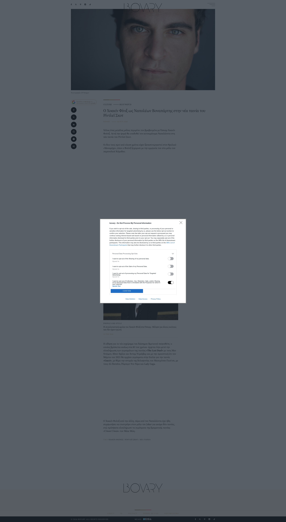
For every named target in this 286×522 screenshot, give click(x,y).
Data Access (143, 299)
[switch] (171, 258)
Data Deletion (130, 299)
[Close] (182, 223)
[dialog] (143, 261)
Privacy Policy (156, 299)
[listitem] (143, 253)
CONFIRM (127, 291)
